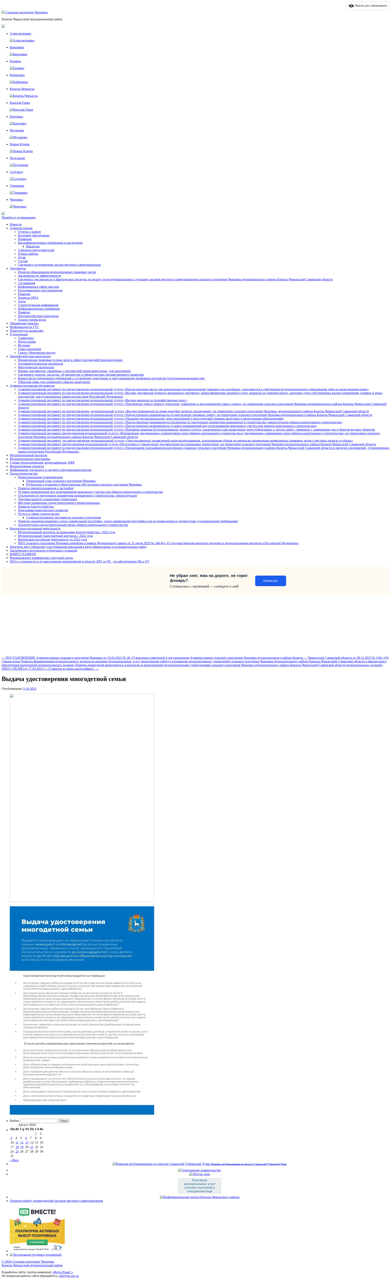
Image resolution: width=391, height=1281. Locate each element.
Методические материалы (36, 367)
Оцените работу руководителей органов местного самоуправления (56, 1200)
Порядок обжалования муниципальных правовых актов (57, 272)
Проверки (25, 239)
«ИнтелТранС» (62, 1272)
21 (31, 1147)
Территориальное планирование (40, 477)
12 (21, 1142)
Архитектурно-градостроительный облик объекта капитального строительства (73, 525)
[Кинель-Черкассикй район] (4, 12)
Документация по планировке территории (47, 499)
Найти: (15, 1120)
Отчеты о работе (29, 231)
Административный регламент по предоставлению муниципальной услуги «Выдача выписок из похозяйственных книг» (102, 400)
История (24, 345)
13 (27, 1142)
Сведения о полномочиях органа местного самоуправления (59, 264)
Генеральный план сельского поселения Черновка (61, 481)
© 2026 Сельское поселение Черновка (28, 1261)
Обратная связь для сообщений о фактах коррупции (54, 382)
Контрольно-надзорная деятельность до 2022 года (52, 539)
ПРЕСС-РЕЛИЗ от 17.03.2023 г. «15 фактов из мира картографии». (50, 668)
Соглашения (26, 283)
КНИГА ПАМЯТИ (23, 554)
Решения (24, 294)
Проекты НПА (28, 297)
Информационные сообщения (39, 308)
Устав (22, 257)
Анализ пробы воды (32, 319)
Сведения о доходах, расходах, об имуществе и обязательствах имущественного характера (81, 374)
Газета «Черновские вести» (37, 352)
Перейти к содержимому (19, 217)
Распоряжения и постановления (40, 290)
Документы (18, 268)
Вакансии (33, 246)
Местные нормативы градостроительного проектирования (59, 503)
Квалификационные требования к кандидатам (50, 242)
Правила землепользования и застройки (46, 488)
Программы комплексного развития (43, 510)
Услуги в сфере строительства (38, 514)
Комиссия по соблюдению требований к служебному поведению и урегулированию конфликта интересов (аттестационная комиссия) (111, 378)
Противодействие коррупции (38, 316)
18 (17, 1147)
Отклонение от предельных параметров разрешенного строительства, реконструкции (77, 495)
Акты (22, 301)
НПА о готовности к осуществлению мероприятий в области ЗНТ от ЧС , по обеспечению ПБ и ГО (79, 561)
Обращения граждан (24, 323)
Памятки (24, 312)
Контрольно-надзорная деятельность (35, 528)
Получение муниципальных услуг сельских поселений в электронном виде (199, 1185)
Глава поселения (29, 349)
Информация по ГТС (24, 327)
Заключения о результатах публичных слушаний (43, 550)
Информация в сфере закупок (38, 286)
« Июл (14, 1160)
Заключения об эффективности (39, 275)
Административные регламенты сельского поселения (63, 517)
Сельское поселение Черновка (27, 12)
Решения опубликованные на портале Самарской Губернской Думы (249, 1164)
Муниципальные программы (30, 459)
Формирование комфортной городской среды (41, 557)
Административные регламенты (32, 385)
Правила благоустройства (36, 506)
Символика (26, 338)
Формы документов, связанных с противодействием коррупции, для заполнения (74, 371)
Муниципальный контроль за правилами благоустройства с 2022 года (66, 532)
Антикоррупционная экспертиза (40, 363)
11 (17, 1142)
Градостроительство (24, 473)
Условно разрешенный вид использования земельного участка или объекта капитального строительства (90, 492)
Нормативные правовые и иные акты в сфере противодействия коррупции (70, 360)
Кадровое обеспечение (33, 235)
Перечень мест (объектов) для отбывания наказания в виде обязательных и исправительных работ (78, 547)
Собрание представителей (36, 250)
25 (17, 1151)
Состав (23, 261)
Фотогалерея (27, 341)
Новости (16, 224)
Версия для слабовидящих (370, 5)
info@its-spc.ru (69, 1276)
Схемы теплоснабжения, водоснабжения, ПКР (42, 462)
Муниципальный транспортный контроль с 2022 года (55, 536)
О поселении (19, 334)
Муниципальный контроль (28, 455)
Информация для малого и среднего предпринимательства (50, 470)
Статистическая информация (38, 305)
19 (21, 1147)
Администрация (21, 228)
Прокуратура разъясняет (27, 330)
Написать (270, 580)
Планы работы (28, 253)
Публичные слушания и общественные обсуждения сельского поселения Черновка (84, 484)
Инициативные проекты (27, 466)
